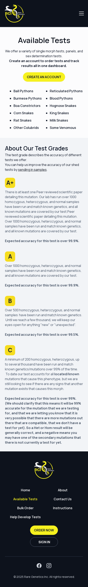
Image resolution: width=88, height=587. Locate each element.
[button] (81, 13)
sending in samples (32, 169)
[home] (14, 13)
